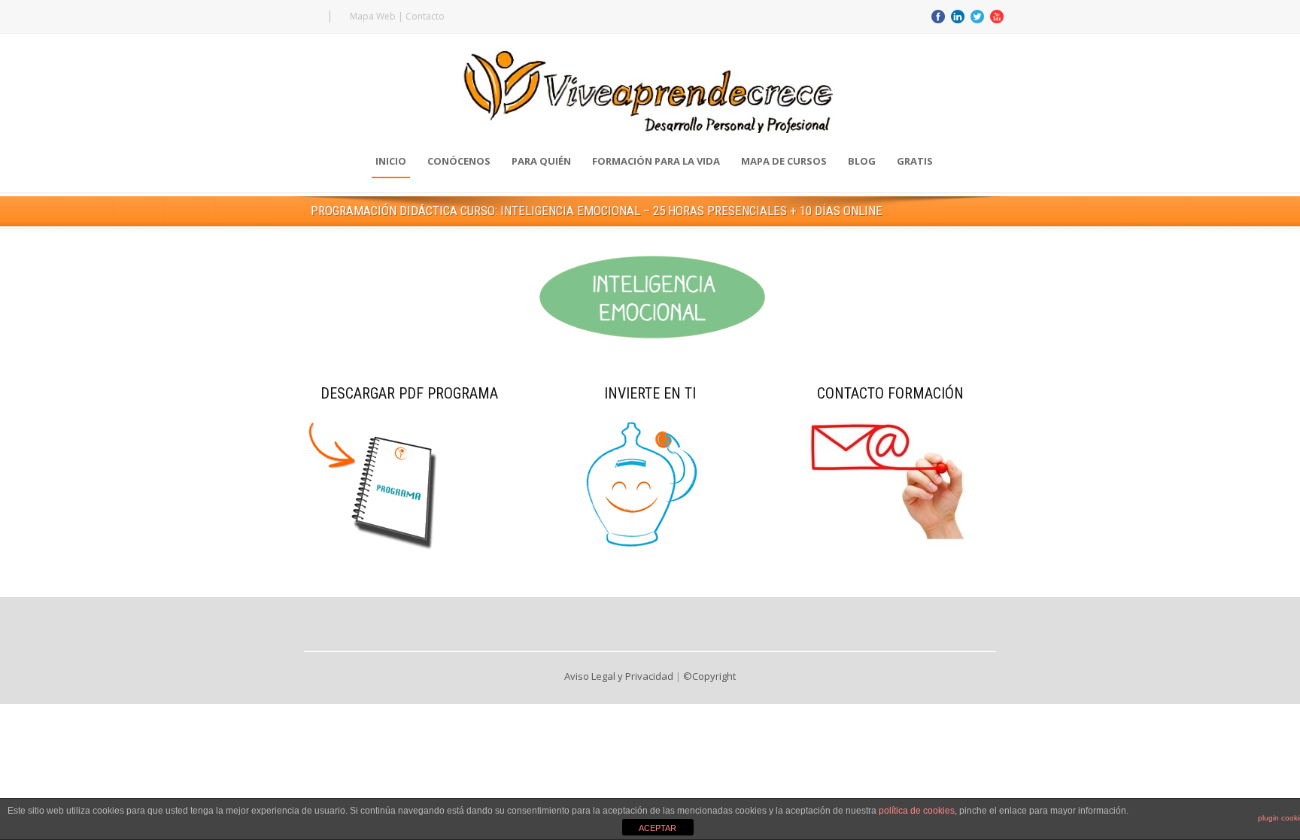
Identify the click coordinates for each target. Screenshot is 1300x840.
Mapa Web (373, 16)
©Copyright (709, 676)
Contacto (425, 16)
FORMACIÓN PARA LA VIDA (656, 161)
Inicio (390, 161)
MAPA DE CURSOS (784, 161)
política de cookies (917, 810)
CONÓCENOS (459, 161)
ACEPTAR (657, 827)
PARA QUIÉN (541, 161)
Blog (862, 161)
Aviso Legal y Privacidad (618, 676)
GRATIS (915, 161)
